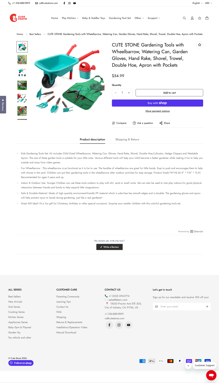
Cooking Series (16, 312)
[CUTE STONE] (18, 18)
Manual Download (66, 332)
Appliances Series (18, 322)
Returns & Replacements (69, 322)
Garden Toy (14, 332)
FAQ (58, 312)
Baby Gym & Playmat (19, 327)
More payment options (158, 111)
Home (54, 18)
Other (138, 18)
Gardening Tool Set (120, 18)
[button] (206, 18)
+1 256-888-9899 (114, 314)
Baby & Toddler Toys (93, 18)
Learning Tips (63, 302)
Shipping (61, 317)
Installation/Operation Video (71, 327)
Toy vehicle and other (19, 337)
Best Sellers (35, 34)
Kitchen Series (15, 317)
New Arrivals (15, 302)
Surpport (152, 18)
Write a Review (113, 247)
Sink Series (14, 307)
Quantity (116, 85)
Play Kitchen (69, 18)
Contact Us (62, 307)
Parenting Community (67, 296)
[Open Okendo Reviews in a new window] (190, 231)
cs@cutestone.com (114, 318)
